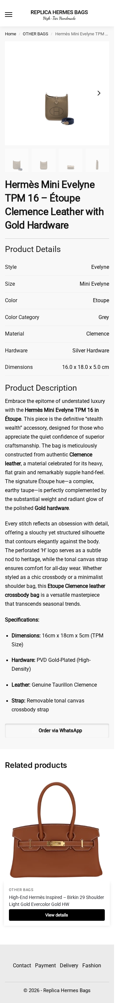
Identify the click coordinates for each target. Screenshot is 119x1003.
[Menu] (15, 15)
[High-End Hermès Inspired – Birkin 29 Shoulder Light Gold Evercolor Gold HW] (57, 830)
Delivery (69, 965)
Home (10, 33)
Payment (45, 965)
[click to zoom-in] (57, 93)
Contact (22, 965)
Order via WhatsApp (60, 731)
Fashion (91, 965)
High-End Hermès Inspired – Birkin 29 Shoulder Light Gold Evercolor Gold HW (56, 901)
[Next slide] (99, 93)
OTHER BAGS (35, 33)
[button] (57, 730)
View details (56, 915)
